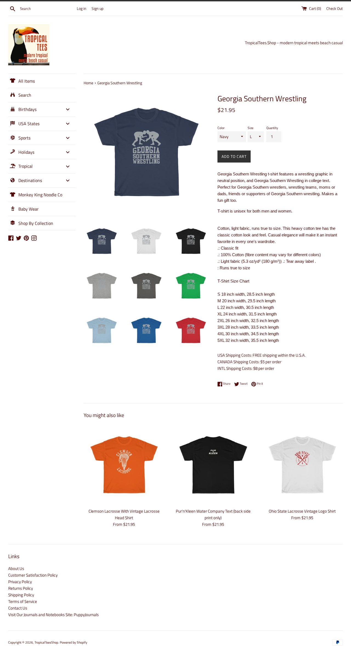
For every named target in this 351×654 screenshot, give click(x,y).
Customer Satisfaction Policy (33, 575)
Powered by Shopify (73, 642)
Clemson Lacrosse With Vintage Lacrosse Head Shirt (124, 514)
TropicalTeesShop (46, 642)
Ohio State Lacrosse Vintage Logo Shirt (302, 511)
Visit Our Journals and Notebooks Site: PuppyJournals (53, 614)
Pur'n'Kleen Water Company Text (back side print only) (213, 514)
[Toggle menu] (67, 109)
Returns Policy (20, 588)
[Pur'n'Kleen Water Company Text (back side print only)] (213, 464)
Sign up (97, 8)
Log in (81, 8)
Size (250, 127)
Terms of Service (22, 601)
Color (221, 127)
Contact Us (17, 608)
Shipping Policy (21, 595)
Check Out (334, 8)
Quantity (272, 127)
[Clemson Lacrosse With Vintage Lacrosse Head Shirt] (124, 464)
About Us (16, 568)
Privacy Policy (20, 581)
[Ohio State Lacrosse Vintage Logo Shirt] (302, 464)
